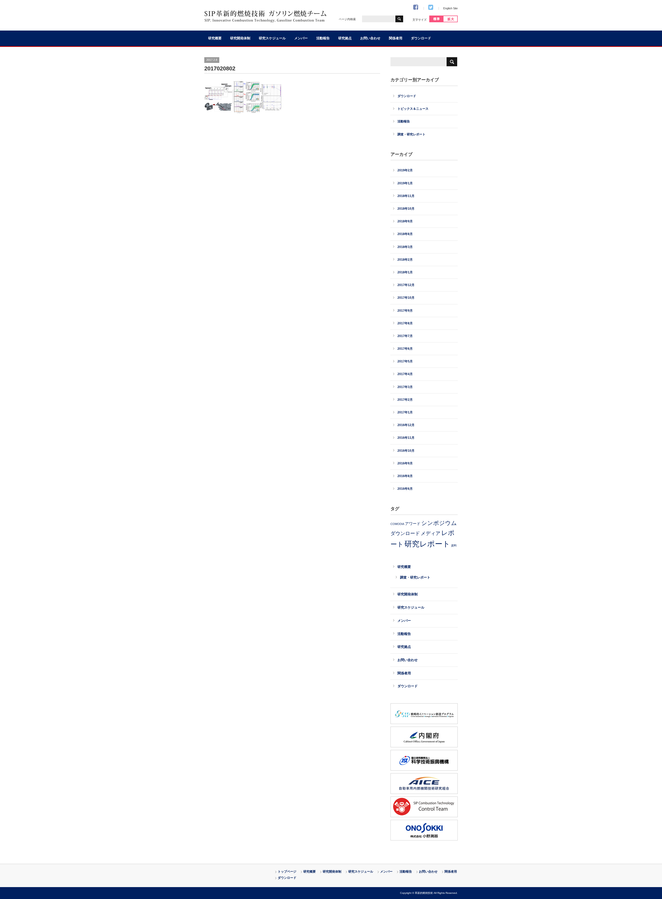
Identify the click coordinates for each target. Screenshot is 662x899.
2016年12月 (406, 425)
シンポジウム (439, 523)
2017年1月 (405, 412)
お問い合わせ (370, 38)
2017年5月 (405, 361)
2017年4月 (405, 374)
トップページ (287, 871)
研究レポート (427, 543)
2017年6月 (405, 348)
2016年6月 (405, 489)
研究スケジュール (272, 38)
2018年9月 (405, 221)
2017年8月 (405, 323)
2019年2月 (405, 170)
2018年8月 (405, 234)
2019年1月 (405, 183)
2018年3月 (405, 247)
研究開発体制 (240, 38)
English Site (450, 8)
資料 (454, 545)
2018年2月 (405, 259)
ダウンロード (421, 38)
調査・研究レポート (411, 134)
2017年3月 (405, 387)
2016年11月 (406, 438)
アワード (412, 524)
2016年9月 (405, 463)
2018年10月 (406, 208)
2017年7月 (405, 336)
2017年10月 (406, 297)
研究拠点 (345, 38)
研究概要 (215, 38)
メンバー (301, 38)
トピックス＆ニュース (412, 109)
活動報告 (323, 38)
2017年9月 (405, 310)
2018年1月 (405, 272)
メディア (430, 533)
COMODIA (397, 523)
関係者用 (395, 38)
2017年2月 (405, 399)
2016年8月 (405, 476)
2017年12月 (406, 285)
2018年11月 (406, 196)
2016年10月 (406, 450)
